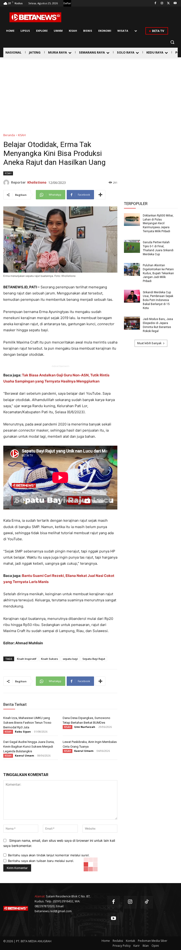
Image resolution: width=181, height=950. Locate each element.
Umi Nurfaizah (84, 727)
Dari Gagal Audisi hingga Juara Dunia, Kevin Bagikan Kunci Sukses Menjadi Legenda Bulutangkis (28, 746)
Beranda (9, 135)
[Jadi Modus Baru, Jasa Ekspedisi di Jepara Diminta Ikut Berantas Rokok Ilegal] (132, 323)
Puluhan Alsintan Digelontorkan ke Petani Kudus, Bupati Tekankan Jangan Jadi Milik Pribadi (158, 273)
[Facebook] (155, 3)
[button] (172, 42)
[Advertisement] (90, 92)
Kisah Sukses (49, 658)
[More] (100, 194)
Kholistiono (36, 182)
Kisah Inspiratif (26, 658)
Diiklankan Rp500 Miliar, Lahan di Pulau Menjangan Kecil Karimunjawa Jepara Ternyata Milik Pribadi (158, 223)
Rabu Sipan (23, 731)
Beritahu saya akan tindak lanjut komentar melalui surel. (49, 855)
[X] (168, 3)
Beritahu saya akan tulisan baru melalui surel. (41, 861)
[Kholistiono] (7, 182)
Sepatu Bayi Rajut (93, 658)
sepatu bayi (70, 658)
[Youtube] (175, 3)
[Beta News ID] (35, 17)
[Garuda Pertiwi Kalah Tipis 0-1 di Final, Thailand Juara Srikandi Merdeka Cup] (132, 246)
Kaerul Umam (24, 755)
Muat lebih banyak (149, 343)
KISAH (22, 135)
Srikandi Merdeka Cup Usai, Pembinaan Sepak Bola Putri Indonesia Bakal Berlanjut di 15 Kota (158, 300)
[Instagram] (162, 3)
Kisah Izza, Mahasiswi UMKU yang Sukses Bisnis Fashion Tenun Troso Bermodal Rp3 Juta (27, 722)
